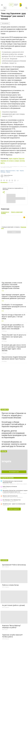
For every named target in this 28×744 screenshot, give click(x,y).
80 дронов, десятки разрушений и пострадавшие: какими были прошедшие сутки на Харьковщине (14, 434)
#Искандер (3, 172)
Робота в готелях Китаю (10, 585)
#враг (17, 170)
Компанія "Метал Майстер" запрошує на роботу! (11, 626)
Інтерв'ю (6, 461)
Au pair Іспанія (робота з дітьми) (13, 605)
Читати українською (5, 23)
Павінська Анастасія (8, 175)
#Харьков (3, 170)
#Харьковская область (11, 170)
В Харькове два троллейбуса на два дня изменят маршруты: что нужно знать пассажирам (13, 327)
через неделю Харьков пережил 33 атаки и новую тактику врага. (13, 161)
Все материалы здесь (14, 471)
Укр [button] (5, 8)
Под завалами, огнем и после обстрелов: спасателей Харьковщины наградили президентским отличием (12, 285)
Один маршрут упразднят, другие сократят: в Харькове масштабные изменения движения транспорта (14, 296)
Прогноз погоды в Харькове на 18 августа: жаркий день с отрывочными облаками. (14, 415)
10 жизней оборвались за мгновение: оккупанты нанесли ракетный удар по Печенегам (14, 444)
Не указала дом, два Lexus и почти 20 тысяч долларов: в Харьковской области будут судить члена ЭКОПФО (14, 348)
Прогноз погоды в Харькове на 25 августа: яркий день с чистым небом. (13, 316)
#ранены (8, 172)
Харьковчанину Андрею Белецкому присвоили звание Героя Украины (14, 358)
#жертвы (22, 170)
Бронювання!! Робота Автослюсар (14, 565)
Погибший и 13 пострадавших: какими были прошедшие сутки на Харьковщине (14, 306)
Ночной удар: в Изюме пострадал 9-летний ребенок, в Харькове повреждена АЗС (14, 424)
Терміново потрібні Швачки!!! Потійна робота (12, 636)
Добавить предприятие (14, 509)
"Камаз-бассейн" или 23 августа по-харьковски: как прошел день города (14, 337)
